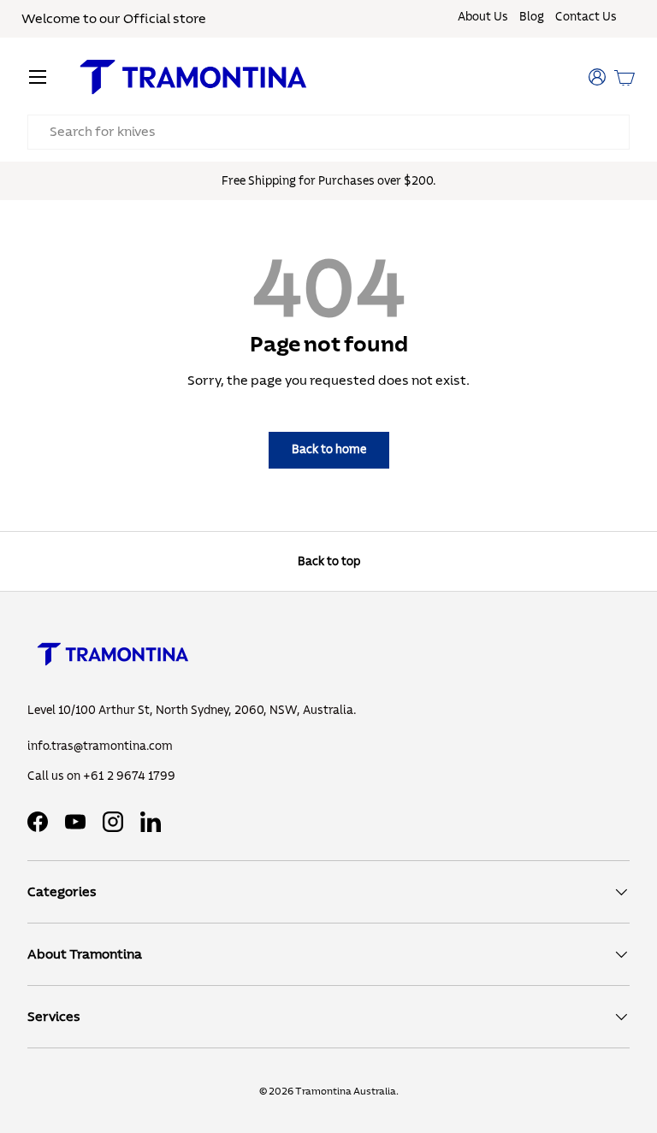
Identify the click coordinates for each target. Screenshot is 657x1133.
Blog (531, 17)
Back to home (329, 449)
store (189, 19)
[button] (624, 77)
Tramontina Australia (345, 1091)
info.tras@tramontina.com (100, 746)
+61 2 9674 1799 (129, 776)
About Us (483, 17)
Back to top (329, 561)
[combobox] (328, 132)
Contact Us (586, 17)
